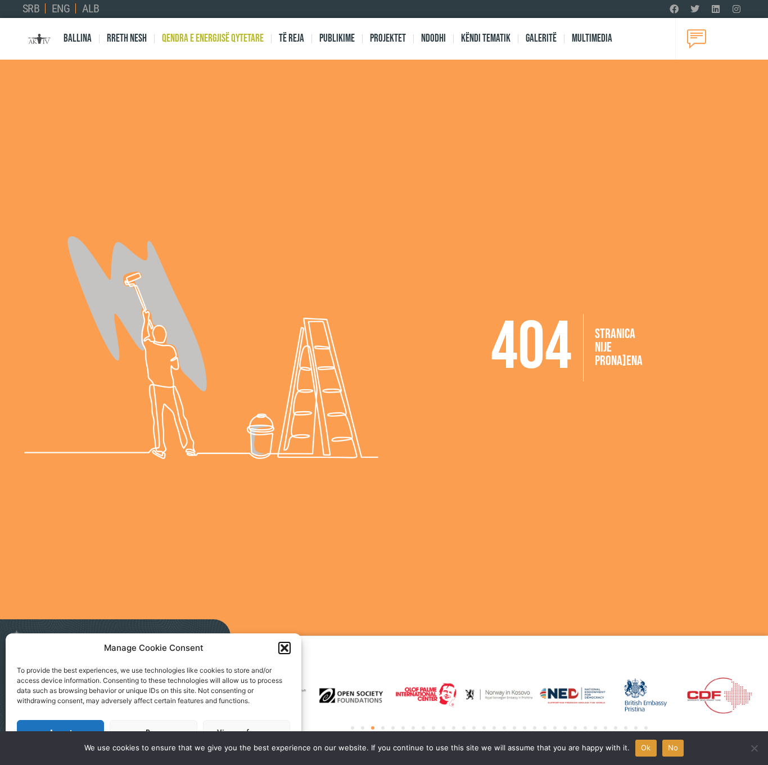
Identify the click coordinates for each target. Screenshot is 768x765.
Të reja (291, 38)
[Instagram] (737, 9)
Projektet (388, 38)
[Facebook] (674, 9)
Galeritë (541, 38)
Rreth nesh (127, 38)
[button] (284, 648)
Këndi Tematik (486, 38)
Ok (646, 747)
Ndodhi (433, 38)
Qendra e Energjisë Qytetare (213, 38)
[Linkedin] (716, 9)
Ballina (78, 38)
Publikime (337, 38)
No (673, 747)
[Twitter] (695, 9)
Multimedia (592, 38)
